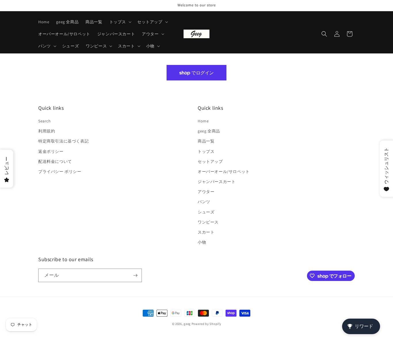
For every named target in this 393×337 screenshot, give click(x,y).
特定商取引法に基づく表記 (63, 141)
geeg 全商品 (209, 131)
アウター (206, 191)
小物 (202, 242)
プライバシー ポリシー (59, 171)
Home (203, 121)
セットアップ (210, 161)
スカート (206, 232)
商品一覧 (206, 141)
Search (44, 121)
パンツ (204, 201)
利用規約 (46, 131)
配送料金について (55, 161)
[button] (120, 22)
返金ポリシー (51, 151)
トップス (206, 151)
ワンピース (208, 222)
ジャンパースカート (216, 181)
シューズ (206, 212)
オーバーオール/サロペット (224, 171)
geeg (187, 324)
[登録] (135, 275)
